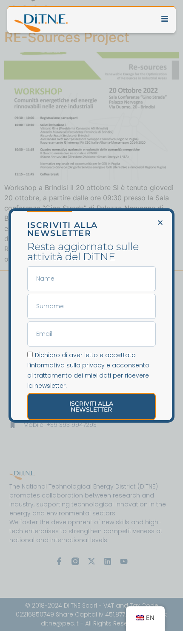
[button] (160, 222)
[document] (91, 315)
